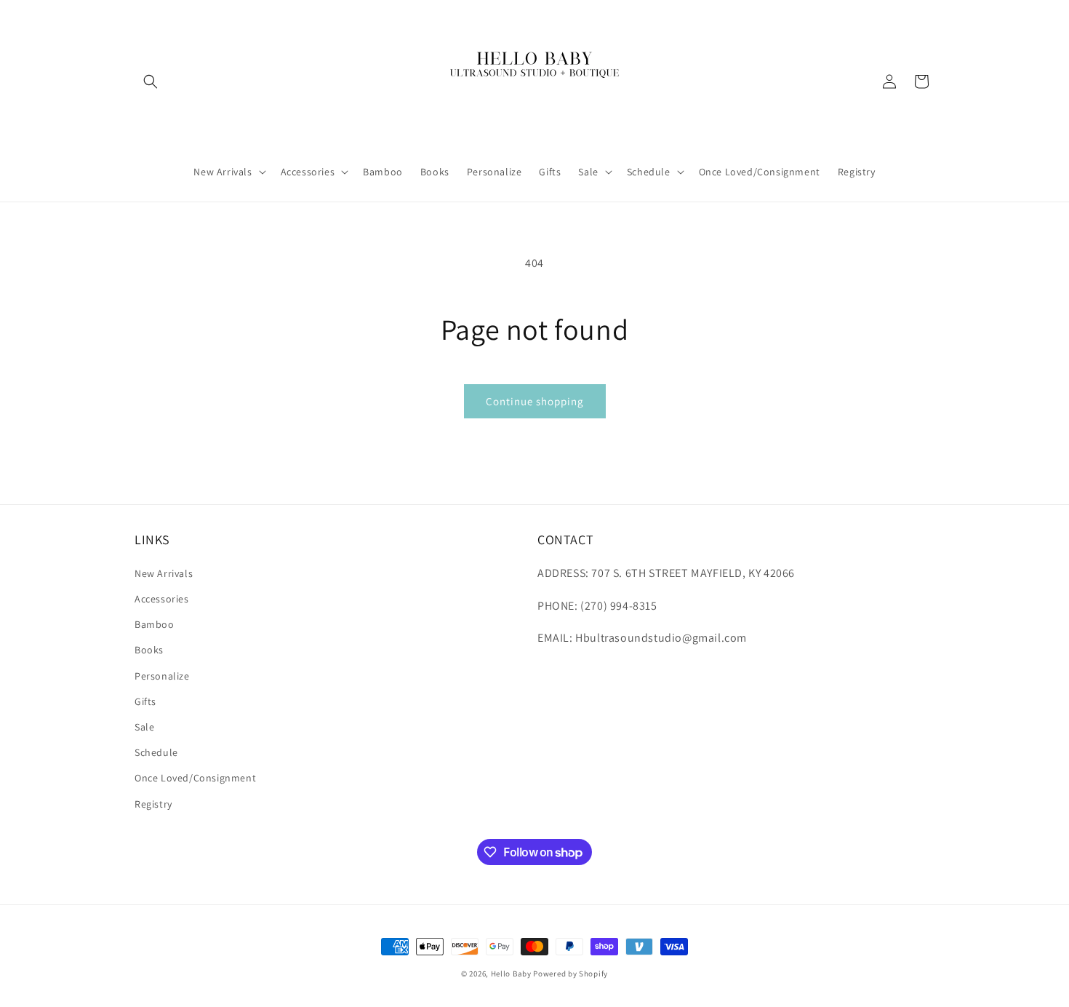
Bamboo (155, 624)
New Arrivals (164, 573)
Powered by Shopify (570, 973)
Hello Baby (511, 973)
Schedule (156, 752)
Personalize (162, 675)
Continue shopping (535, 401)
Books (149, 649)
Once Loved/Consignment (195, 777)
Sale (144, 726)
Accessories (162, 598)
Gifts (145, 701)
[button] (151, 81)
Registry (153, 804)
